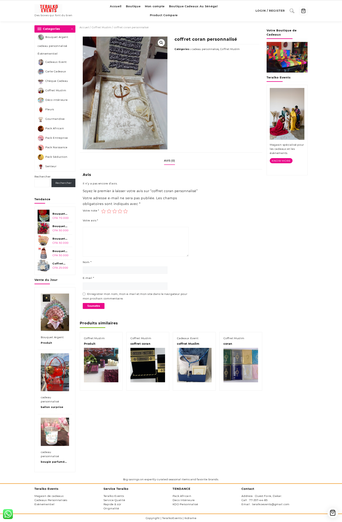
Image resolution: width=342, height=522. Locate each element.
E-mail (88, 277)
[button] (161, 42)
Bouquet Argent (56, 37)
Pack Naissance (56, 147)
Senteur (51, 166)
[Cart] (303, 10)
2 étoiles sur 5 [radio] (109, 211)
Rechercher (42, 176)
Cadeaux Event (56, 62)
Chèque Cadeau (56, 81)
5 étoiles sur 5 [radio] (125, 211)
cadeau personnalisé (52, 45)
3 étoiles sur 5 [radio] (114, 211)
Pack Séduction (56, 157)
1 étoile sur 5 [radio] (103, 211)
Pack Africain (54, 128)
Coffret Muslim (55, 90)
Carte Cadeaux (55, 71)
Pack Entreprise (56, 138)
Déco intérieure (56, 100)
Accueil (84, 27)
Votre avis (90, 220)
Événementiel (48, 53)
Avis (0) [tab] (169, 160)
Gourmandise (55, 119)
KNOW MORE (281, 160)
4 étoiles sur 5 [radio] (120, 211)
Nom (87, 262)
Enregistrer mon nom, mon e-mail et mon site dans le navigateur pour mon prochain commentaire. (135, 296)
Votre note (91, 210)
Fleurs (49, 109)
